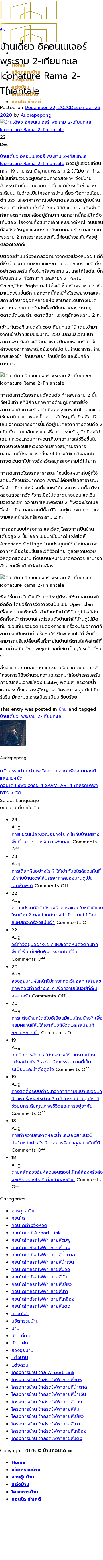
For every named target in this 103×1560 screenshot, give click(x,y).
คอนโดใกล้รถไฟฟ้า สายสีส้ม (39, 1277)
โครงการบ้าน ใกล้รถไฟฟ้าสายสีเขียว (47, 1416)
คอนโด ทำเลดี (26, 101)
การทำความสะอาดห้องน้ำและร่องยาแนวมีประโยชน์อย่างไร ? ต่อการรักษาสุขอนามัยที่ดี (55, 1139)
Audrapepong (36, 115)
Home (18, 1462)
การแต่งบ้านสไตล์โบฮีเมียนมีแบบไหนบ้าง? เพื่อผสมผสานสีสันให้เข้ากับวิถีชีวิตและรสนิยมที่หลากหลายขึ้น (57, 1025)
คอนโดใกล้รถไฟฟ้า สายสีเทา (39, 1291)
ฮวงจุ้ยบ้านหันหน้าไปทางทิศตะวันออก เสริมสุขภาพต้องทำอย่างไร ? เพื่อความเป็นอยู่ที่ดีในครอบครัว (56, 988)
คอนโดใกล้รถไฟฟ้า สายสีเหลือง (42, 1299)
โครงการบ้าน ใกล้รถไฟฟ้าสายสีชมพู (46, 1379)
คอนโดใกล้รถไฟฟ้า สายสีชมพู (40, 1240)
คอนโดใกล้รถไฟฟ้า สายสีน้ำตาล (43, 1254)
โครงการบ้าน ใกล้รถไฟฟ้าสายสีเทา (45, 1424)
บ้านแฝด (19, 1343)
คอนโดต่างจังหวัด (29, 1225)
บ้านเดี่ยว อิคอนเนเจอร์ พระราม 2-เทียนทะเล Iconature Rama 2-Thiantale (43, 160)
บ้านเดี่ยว (9, 716)
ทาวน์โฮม (20, 1313)
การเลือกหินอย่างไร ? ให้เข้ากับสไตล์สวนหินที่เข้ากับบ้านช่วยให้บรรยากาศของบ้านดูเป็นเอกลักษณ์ (56, 878)
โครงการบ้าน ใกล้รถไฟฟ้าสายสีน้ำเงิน (48, 1394)
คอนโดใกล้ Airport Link (36, 1232)
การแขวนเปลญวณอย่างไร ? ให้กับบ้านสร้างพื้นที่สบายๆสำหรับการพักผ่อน (55, 838)
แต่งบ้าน (19, 1357)
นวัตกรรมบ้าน (25, 1321)
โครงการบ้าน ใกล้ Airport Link (42, 1372)
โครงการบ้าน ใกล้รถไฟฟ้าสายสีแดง (46, 1438)
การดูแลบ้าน (23, 1211)
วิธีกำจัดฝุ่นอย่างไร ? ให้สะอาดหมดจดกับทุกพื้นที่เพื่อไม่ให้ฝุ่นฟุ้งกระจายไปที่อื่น (54, 948)
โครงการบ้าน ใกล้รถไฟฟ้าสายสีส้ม (45, 1409)
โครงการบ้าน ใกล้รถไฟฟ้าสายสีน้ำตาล (49, 1387)
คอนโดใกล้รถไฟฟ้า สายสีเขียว (41, 1284)
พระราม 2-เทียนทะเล (41, 716)
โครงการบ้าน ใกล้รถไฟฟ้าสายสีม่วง (46, 1401)
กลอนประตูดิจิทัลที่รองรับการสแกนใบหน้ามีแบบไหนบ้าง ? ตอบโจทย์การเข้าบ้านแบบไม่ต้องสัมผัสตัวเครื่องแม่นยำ (57, 915)
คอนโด (18, 1218)
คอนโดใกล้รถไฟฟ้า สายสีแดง (40, 1306)
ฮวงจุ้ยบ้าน (22, 1350)
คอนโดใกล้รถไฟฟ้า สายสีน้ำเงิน (42, 1262)
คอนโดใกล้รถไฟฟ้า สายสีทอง (40, 1247)
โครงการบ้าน (24, 1492)
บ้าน (2, 29)
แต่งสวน (19, 1365)
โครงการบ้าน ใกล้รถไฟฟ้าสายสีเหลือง (48, 1431)
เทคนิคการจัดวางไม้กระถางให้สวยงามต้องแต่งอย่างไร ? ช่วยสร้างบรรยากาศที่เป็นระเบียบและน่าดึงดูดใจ (53, 1062)
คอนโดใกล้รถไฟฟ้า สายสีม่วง (40, 1269)
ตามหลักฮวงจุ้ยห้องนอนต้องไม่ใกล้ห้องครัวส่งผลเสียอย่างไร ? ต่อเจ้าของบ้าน (57, 1176)
